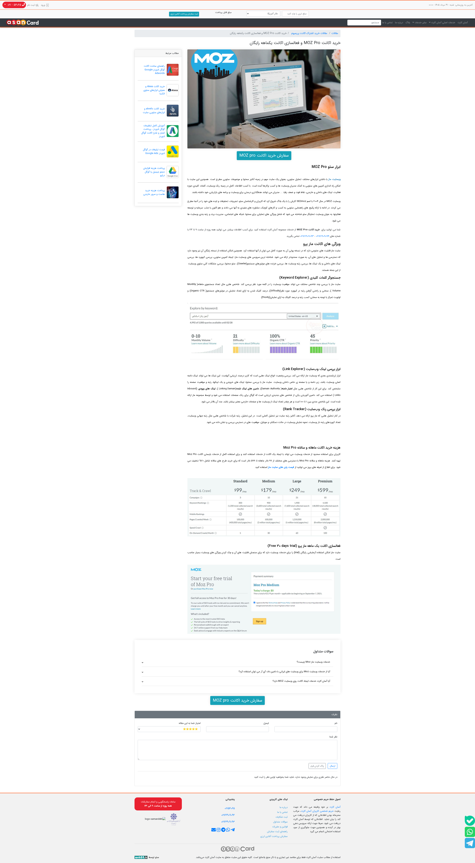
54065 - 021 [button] (14, 5)
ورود (43, 5)
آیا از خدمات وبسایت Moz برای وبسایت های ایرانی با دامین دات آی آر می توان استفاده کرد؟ (284, 672)
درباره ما (399, 23)
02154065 (230, 808)
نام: (335, 723)
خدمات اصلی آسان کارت (442, 23)
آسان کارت (463, 23)
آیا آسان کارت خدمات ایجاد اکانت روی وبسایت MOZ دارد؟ (301, 681)
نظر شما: (333, 737)
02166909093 (306, 236)
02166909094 (322, 236)
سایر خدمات (420, 23)
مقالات (334, 33)
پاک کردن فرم (317, 766)
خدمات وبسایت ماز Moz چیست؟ (313, 662)
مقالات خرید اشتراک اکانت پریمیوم (309, 33)
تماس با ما (387, 23)
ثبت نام (31, 5)
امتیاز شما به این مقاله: (189, 723)
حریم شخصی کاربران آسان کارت (317, 811)
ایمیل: (266, 723)
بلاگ (407, 23)
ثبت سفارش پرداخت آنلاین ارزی (184, 14)
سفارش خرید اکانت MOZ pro (264, 155)
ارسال (332, 766)
